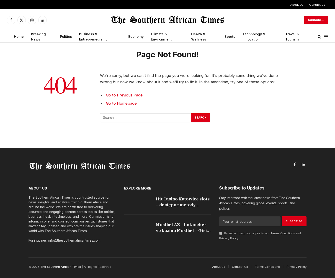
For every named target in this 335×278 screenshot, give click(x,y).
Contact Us (317, 4)
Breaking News (38, 36)
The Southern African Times (60, 266)
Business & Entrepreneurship (93, 36)
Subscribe (316, 20)
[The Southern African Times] (167, 20)
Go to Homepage (121, 103)
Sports (229, 36)
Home (19, 36)
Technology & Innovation (253, 36)
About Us (296, 4)
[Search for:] (145, 117)
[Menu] (326, 37)
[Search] (319, 37)
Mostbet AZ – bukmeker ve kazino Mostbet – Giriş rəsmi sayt (182, 227)
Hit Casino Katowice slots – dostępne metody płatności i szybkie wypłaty (182, 202)
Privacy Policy (228, 238)
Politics (66, 36)
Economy (136, 36)
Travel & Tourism (292, 36)
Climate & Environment (161, 36)
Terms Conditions (283, 233)
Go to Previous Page (124, 95)
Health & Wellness (198, 36)
